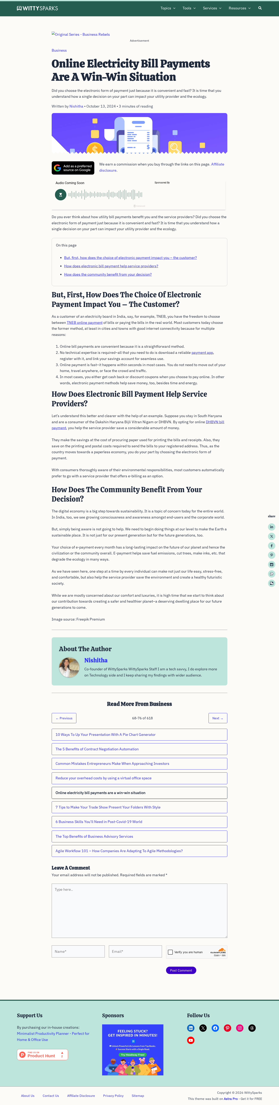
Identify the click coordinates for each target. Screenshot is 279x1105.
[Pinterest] (271, 555)
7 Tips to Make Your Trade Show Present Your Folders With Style (108, 807)
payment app (202, 352)
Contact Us (51, 1096)
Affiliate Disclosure (81, 1096)
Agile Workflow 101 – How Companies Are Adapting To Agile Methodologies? (119, 850)
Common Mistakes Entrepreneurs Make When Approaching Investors (112, 763)
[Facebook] (271, 545)
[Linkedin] (271, 527)
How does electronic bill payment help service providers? (111, 266)
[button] (173, 8)
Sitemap (138, 1096)
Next (217, 718)
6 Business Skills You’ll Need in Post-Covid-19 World (99, 821)
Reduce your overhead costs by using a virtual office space (104, 778)
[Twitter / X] (271, 536)
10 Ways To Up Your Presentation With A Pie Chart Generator (106, 734)
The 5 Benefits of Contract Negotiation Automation (97, 749)
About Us (28, 1096)
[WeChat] (271, 583)
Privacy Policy (113, 1096)
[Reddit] (271, 564)
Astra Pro (231, 1099)
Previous (64, 718)
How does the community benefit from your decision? (108, 274)
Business (59, 50)
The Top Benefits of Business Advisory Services (94, 836)
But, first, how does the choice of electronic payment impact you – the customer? (130, 257)
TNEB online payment (85, 322)
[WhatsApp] (271, 573)
